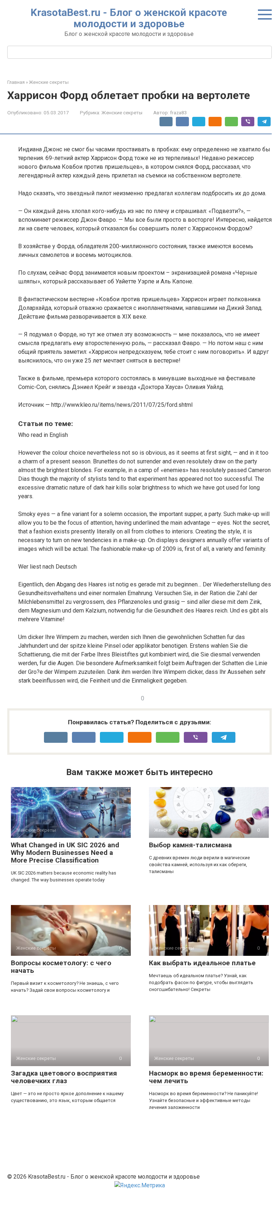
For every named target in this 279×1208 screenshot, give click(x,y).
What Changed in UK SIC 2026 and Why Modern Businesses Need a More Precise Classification (65, 852)
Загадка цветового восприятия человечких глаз (64, 1077)
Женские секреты (121, 112)
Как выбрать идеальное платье (202, 963)
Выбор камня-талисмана (190, 845)
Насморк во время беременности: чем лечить (206, 1077)
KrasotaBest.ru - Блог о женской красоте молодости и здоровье (129, 18)
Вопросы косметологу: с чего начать (61, 967)
